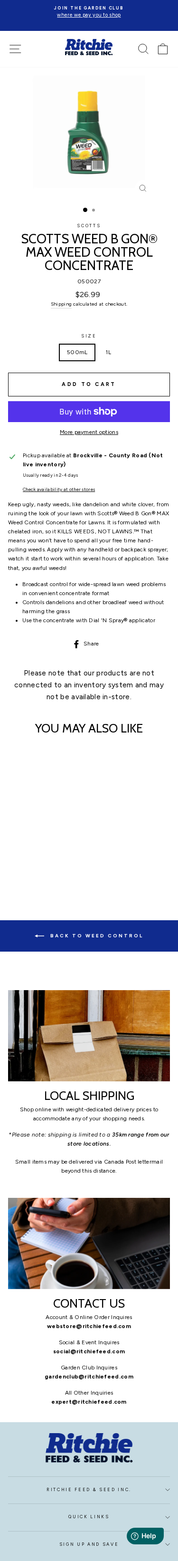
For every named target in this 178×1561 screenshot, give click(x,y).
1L (108, 352)
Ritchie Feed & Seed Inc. (89, 1489)
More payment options (89, 432)
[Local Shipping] (89, 1035)
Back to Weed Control (95, 935)
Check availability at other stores (59, 489)
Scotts (89, 225)
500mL (77, 352)
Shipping (61, 304)
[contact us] (89, 1243)
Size (89, 336)
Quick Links (88, 1516)
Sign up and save (89, 1544)
